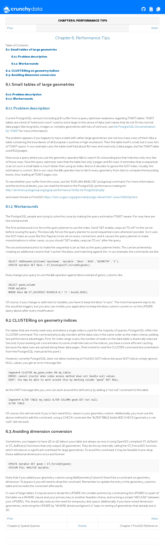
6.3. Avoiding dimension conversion (31, 75)
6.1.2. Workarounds (25, 63)
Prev (10, 28)
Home (82, 526)
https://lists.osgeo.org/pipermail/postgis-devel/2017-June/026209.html (90, 197)
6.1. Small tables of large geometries (31, 49)
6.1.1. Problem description (29, 56)
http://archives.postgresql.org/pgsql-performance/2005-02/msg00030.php (55, 190)
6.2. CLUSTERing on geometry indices (32, 70)
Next (155, 28)
